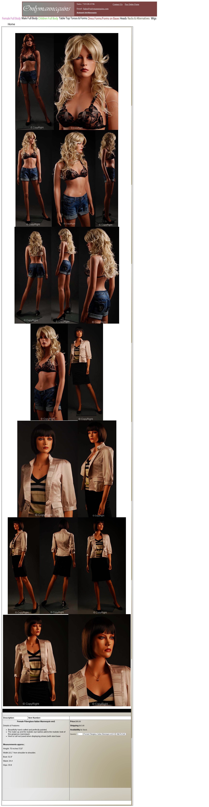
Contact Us (118, 4)
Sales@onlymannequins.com (95, 9)
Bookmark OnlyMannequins (87, 13)
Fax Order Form (132, 4)
